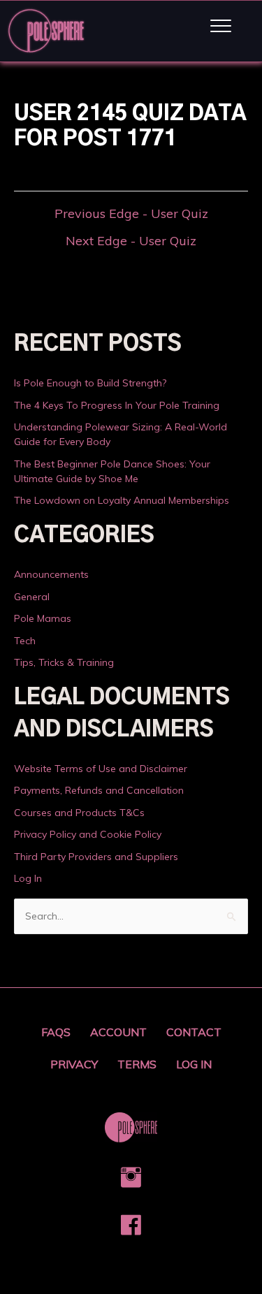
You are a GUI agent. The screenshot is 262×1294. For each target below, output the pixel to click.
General (32, 596)
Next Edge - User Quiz (131, 241)
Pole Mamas (42, 618)
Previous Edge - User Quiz (131, 214)
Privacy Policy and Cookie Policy (87, 834)
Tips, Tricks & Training (64, 662)
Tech (25, 640)
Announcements (51, 574)
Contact (193, 1032)
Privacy (74, 1064)
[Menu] (221, 26)
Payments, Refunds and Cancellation (99, 790)
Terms (137, 1064)
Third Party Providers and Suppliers (96, 856)
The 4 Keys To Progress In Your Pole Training (116, 405)
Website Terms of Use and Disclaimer (100, 768)
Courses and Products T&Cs (79, 812)
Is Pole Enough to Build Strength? (90, 383)
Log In (28, 878)
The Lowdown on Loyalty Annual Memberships (121, 500)
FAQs (56, 1032)
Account (118, 1032)
